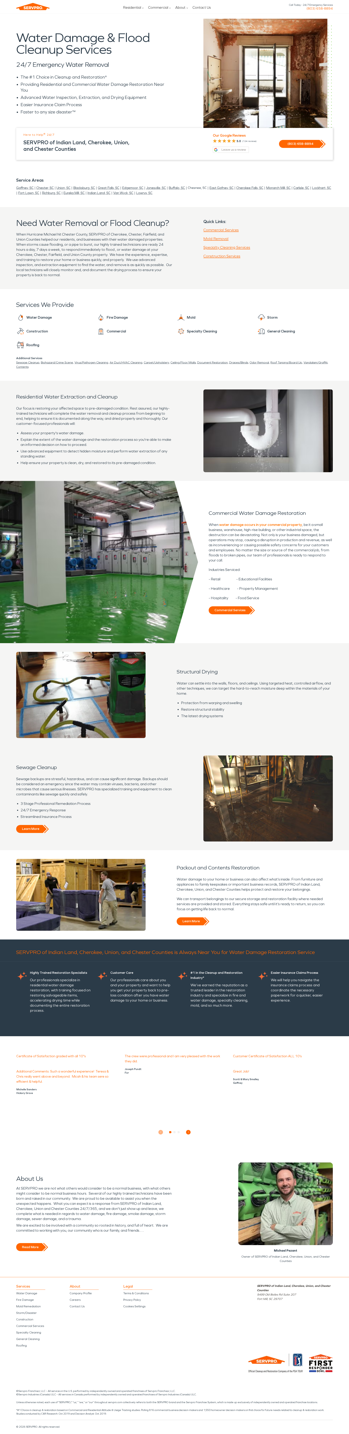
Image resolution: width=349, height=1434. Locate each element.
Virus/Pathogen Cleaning (91, 362)
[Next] (188, 1132)
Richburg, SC (51, 193)
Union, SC (64, 188)
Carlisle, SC (301, 188)
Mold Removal (215, 238)
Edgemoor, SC (132, 188)
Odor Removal (259, 362)
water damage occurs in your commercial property (260, 524)
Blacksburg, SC (84, 188)
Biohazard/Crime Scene (57, 362)
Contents (22, 367)
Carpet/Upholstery (156, 362)
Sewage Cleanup (27, 362)
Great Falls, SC (108, 188)
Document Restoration (212, 362)
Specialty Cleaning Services (226, 247)
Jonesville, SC (156, 188)
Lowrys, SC (144, 193)
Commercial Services (221, 230)
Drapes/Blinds (238, 362)
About (180, 7)
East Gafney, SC (221, 188)
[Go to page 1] (170, 1132)
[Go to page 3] (179, 1132)
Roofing (21, 1345)
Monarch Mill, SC (278, 188)
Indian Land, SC (99, 193)
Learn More (30, 829)
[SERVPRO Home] (33, 6)
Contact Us (201, 7)
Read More (30, 1247)
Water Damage (26, 1293)
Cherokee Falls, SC (249, 188)
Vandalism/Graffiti (316, 362)
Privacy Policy (132, 1300)
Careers (75, 1300)
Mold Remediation (28, 1306)
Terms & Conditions (136, 1293)
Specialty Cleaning (28, 1332)
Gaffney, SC (25, 188)
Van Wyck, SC (123, 193)
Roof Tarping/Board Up (286, 362)
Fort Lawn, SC (28, 193)
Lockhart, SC (321, 188)
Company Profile (81, 1293)
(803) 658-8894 (319, 9)
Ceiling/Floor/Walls (183, 362)
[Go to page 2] (175, 1132)
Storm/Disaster (26, 1313)
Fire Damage (25, 1300)
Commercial (158, 7)
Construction (24, 1319)
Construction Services (221, 256)
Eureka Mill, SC (74, 193)
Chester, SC (45, 188)
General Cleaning (28, 1339)
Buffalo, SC (177, 188)
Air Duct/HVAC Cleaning (126, 362)
